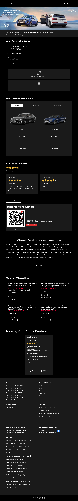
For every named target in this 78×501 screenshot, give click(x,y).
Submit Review (13, 200)
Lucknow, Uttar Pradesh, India (47, 432)
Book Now (23, 148)
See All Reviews (67, 200)
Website (34, 371)
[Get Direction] (58, 432)
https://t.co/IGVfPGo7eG (48, 288)
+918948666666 (15, 53)
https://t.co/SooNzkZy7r (48, 310)
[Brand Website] (45, 498)
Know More (23, 137)
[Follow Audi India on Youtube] (42, 498)
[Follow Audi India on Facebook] (33, 498)
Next (70, 130)
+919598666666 (32, 353)
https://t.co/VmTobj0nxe (15, 288)
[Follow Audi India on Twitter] (38, 498)
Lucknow (21, 432)
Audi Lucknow (31, 340)
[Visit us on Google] (35, 498)
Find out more (12, 299)
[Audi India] (66, 3)
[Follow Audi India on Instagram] (40, 498)
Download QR (31, 225)
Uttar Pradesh (22, 430)
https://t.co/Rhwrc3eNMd (16, 310)
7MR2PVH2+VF (43, 430)
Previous (7, 130)
